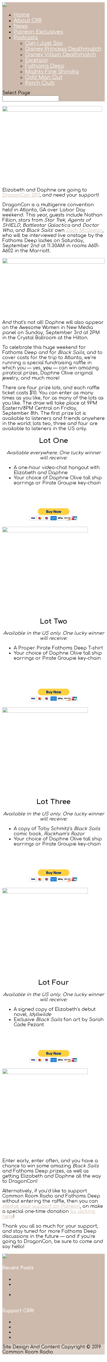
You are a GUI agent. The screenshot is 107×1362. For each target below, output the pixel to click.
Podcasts (26, 37)
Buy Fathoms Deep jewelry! (45, 1327)
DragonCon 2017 (21, 195)
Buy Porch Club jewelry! (41, 1332)
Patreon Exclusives (38, 32)
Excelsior (37, 60)
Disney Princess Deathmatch (63, 49)
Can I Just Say (44, 43)
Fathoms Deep (44, 66)
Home (22, 15)
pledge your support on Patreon (41, 1206)
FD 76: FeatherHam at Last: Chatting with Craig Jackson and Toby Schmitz (58, 1297)
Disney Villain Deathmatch (60, 54)
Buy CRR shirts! (31, 1337)
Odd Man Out (43, 77)
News (21, 26)
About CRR (28, 20)
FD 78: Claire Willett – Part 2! (46, 1279)
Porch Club (39, 83)
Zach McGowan (84, 230)
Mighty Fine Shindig (52, 71)
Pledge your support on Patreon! (53, 1321)
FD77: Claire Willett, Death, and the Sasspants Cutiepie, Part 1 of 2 (54, 1287)
